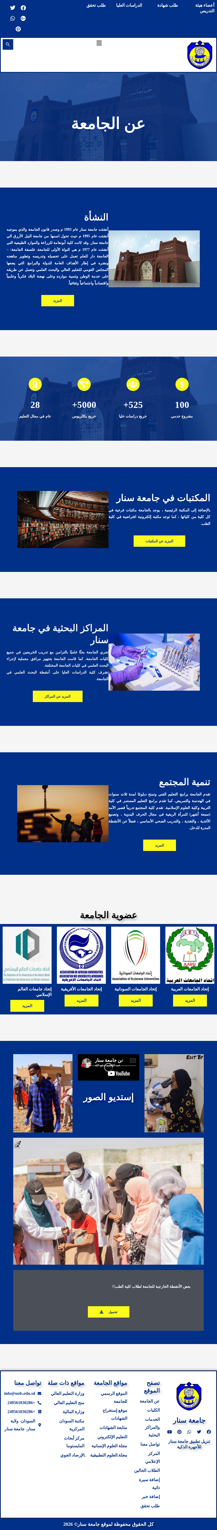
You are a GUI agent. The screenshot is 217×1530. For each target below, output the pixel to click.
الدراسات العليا (129, 5)
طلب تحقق (96, 5)
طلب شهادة (167, 5)
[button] (99, 43)
